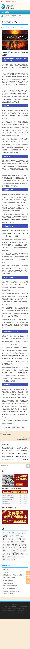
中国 (9, 533)
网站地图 (10, 609)
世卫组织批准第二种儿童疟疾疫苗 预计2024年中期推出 (15, 575)
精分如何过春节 (7, 434)
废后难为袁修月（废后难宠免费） (11, 591)
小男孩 (15, 616)
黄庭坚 (13, 559)
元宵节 (5, 536)
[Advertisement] (15, 634)
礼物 (3, 554)
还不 (13, 556)
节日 (16, 94)
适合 (22, 557)
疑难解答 (15, 609)
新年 (3, 545)
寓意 (24, 539)
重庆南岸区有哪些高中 (8, 448)
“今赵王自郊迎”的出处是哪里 (10, 586)
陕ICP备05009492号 (22, 609)
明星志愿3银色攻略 (8, 580)
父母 (9, 550)
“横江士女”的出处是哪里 (22, 448)
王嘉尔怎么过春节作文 (8, 453)
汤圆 (24, 548)
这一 (18, 557)
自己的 (15, 553)
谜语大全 (14, 1)
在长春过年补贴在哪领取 (9, 588)
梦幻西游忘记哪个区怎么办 (23, 456)
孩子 (13, 539)
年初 (8, 542)
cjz (5, 27)
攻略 (23, 541)
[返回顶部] (28, 582)
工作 (3, 542)
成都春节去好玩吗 (22, 439)
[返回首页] (28, 573)
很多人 (13, 542)
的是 (24, 551)
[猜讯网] (15, 6)
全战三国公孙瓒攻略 (8, 594)
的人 (19, 550)
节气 (18, 52)
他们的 (19, 533)
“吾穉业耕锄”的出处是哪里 (23, 453)
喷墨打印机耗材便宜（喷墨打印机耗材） (9, 459)
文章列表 (6, 16)
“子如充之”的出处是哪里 (9, 577)
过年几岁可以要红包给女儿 (9, 456)
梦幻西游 (17, 547)
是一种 (10, 547)
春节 (9, 52)
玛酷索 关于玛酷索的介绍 (22, 459)
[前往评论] (28, 577)
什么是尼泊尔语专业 (8, 583)
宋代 (19, 538)
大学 (9, 539)
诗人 (4, 556)
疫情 (13, 550)
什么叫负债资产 (7, 572)
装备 (26, 554)
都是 (3, 559)
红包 (8, 554)
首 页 (2, 1)
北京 (22, 536)
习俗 (14, 533)
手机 (18, 542)
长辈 (8, 559)
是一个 (4, 548)
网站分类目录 (24, 606)
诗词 (9, 557)
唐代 (4, 538)
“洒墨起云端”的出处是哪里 (23, 451)
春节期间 (22, 545)
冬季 (17, 536)
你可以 (23, 533)
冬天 (12, 535)
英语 (22, 554)
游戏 (4, 550)
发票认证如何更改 (7, 451)
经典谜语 (8, 1)
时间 (8, 545)
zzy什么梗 (5, 569)
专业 (4, 533)
